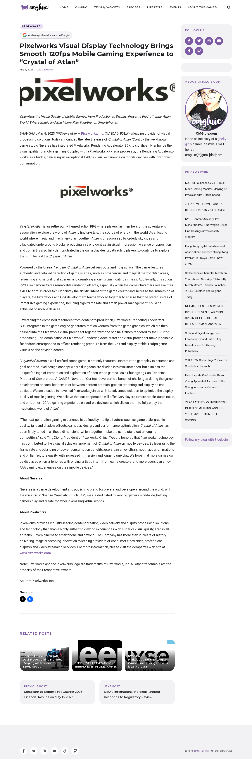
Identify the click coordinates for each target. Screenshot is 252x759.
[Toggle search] (229, 7)
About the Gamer (202, 7)
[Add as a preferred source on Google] (46, 35)
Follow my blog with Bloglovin (206, 439)
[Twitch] (199, 51)
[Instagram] (209, 41)
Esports (134, 7)
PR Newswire (31, 26)
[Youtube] (219, 41)
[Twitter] (199, 41)
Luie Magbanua (45, 69)
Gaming (81, 7)
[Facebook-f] (23, 751)
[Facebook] (189, 41)
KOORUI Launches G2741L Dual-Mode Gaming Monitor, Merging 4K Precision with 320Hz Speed (206, 189)
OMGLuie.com (201, 750)
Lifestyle (155, 7)
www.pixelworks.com (35, 553)
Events (175, 7)
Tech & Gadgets (107, 7)
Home (64, 7)
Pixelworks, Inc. (92, 133)
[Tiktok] (189, 51)
